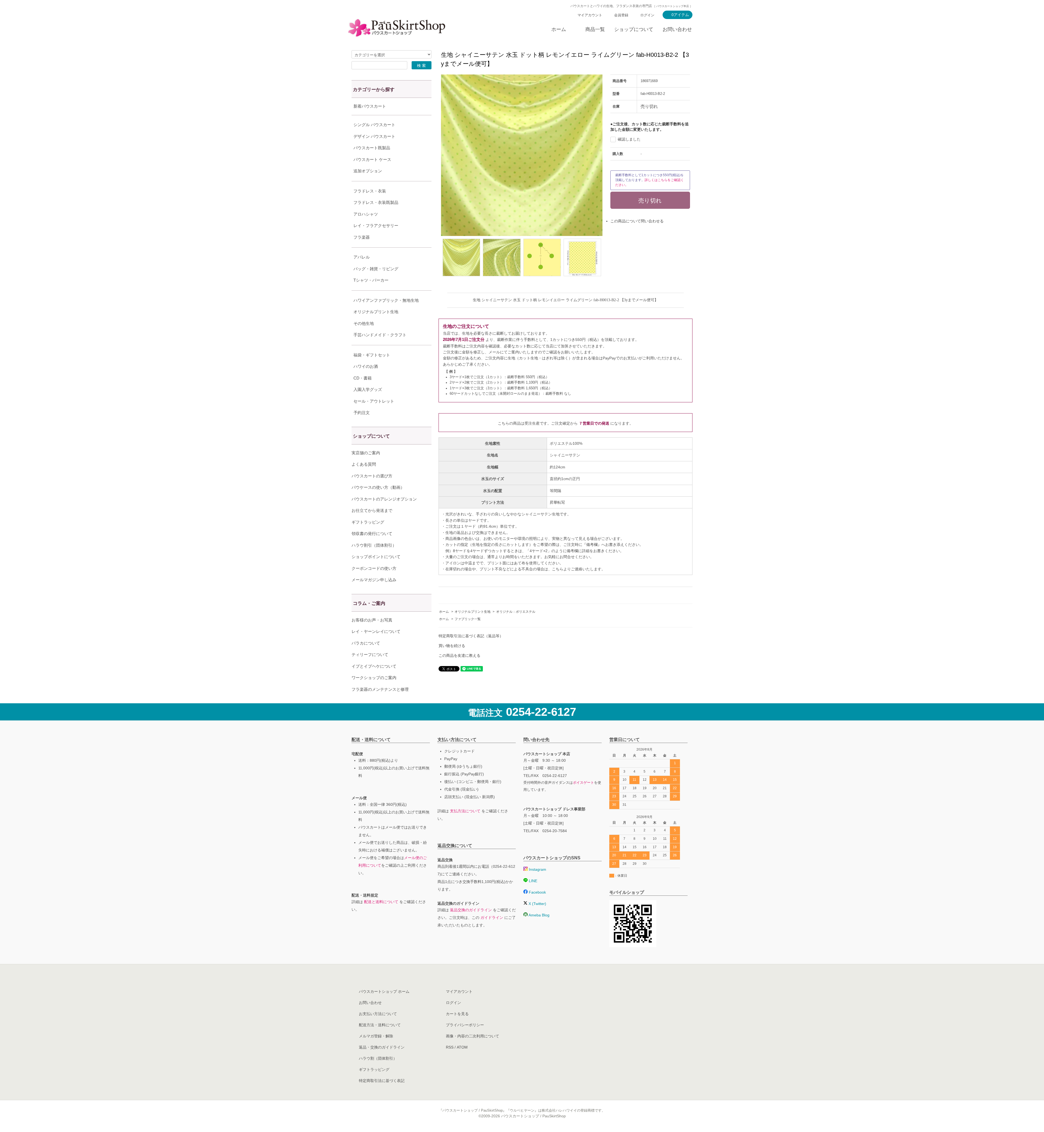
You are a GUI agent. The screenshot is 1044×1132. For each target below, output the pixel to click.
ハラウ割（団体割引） (378, 1058)
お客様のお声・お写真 (372, 620)
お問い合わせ (677, 29)
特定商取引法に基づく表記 (382, 1080)
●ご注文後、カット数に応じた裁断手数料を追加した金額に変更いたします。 (649, 127)
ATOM (462, 1047)
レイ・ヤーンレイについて (376, 631)
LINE (532, 881)
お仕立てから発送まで (372, 510)
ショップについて (633, 29)
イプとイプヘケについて (374, 666)
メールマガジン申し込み (374, 579)
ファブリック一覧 (468, 619)
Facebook (537, 892)
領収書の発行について (372, 533)
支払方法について (465, 811)
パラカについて (366, 643)
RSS (449, 1047)
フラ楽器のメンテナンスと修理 (380, 689)
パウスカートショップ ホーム (384, 991)
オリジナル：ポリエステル (515, 612)
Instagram (537, 869)
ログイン (647, 15)
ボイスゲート (583, 783)
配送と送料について (381, 902)
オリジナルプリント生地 (472, 612)
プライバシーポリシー (465, 1025)
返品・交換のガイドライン (382, 1047)
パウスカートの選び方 (372, 476)
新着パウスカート (369, 106)
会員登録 (621, 15)
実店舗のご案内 (366, 452)
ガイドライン (491, 917)
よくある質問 (364, 464)
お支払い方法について (378, 1014)
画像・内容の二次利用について (472, 1036)
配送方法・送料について (380, 1025)
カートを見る (457, 1014)
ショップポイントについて (376, 556)
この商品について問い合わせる (637, 221)
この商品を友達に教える (459, 655)
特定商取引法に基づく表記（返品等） (471, 636)
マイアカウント (589, 15)
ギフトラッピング (368, 522)
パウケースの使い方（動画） (378, 487)
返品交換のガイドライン (471, 910)
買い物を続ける (452, 645)
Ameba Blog (538, 915)
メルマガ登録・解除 (376, 1036)
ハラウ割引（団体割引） (374, 545)
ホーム (558, 29)
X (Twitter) (536, 903)
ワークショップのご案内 (374, 677)
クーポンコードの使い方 (374, 568)
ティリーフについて (370, 654)
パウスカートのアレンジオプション (384, 499)
